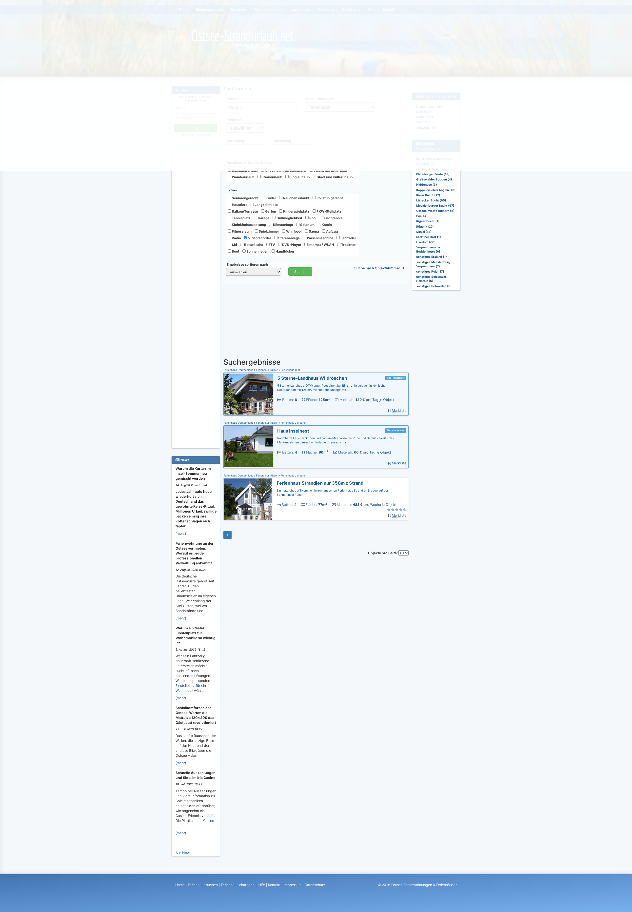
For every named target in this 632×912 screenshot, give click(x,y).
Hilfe (261, 885)
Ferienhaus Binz (290, 370)
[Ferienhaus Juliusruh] (248, 447)
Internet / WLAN (321, 245)
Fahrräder (348, 238)
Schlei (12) (424, 232)
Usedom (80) (425, 242)
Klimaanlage (282, 225)
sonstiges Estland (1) (431, 256)
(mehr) (181, 533)
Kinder (270, 198)
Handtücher (284, 251)
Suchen (300, 271)
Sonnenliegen (257, 251)
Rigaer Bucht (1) (427, 221)
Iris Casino (206, 820)
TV (272, 245)
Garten (270, 211)
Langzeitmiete (266, 205)
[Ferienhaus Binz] (248, 394)
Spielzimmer (268, 231)
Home (180, 885)
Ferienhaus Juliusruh (293, 422)
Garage (263, 218)
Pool (312, 218)
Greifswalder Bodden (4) (434, 179)
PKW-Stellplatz (328, 211)
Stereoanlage (288, 238)
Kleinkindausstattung (248, 225)
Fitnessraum (241, 231)
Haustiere (239, 205)
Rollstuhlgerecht (329, 198)
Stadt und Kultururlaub (334, 177)
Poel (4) (422, 216)
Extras (232, 190)
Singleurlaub (299, 177)
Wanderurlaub (242, 177)
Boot (235, 251)
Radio (236, 238)
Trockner (348, 245)
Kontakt (274, 885)
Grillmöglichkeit (289, 218)
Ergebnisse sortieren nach (247, 264)
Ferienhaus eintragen (238, 885)
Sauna (313, 231)
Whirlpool (293, 231)
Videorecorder (259, 238)
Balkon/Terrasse (244, 211)
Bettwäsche (253, 245)
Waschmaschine (319, 238)
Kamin (326, 225)
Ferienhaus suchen (203, 885)
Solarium (307, 225)
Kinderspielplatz (295, 211)
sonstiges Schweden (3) (434, 286)
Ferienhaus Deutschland (238, 370)
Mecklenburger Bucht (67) (435, 205)
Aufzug (331, 231)
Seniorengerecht (244, 198)
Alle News (183, 853)
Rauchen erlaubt (295, 198)
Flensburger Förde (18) (433, 174)
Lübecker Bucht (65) (431, 200)
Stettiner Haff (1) (428, 237)
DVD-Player (291, 245)
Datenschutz (315, 885)
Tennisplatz (241, 218)
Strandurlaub (271, 177)
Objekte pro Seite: (383, 553)
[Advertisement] (196, 225)
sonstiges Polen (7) (430, 271)
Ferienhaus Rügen (267, 370)
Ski (234, 245)
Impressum (292, 885)
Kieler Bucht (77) (428, 195)
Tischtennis (332, 218)
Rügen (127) (425, 226)
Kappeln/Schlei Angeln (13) (435, 190)
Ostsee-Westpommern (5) (435, 211)
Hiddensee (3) (426, 184)
